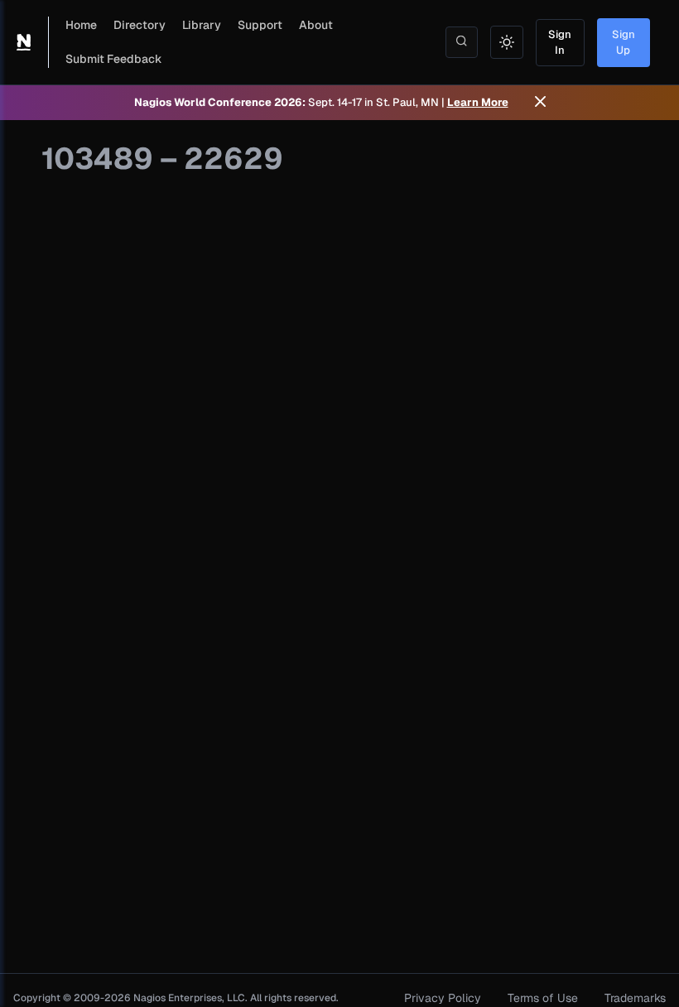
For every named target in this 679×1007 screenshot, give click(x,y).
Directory (139, 24)
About (316, 24)
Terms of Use (543, 997)
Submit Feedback (113, 58)
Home (81, 24)
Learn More (477, 102)
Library (201, 24)
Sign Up (623, 42)
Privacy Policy (442, 997)
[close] (540, 102)
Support (260, 24)
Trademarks (635, 997)
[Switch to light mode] (506, 42)
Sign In (559, 42)
